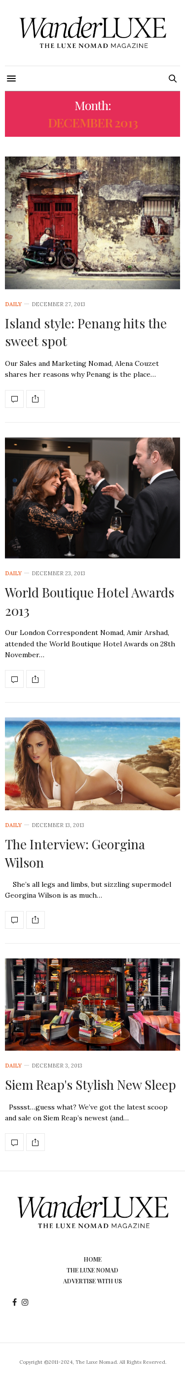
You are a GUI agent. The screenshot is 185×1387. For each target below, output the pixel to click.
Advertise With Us (92, 1281)
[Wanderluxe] (92, 32)
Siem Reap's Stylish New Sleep (90, 1084)
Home (93, 1259)
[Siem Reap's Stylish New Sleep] (92, 1004)
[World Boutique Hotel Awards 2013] (92, 498)
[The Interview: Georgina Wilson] (92, 763)
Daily (13, 304)
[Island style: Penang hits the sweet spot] (92, 223)
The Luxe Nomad (92, 1270)
